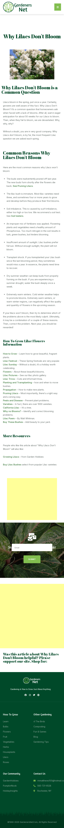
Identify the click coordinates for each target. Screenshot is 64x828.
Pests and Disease (13, 400)
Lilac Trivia (9, 378)
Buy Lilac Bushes (12, 464)
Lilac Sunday (10, 364)
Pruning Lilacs (10, 393)
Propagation (9, 389)
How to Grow (10, 353)
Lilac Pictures (10, 375)
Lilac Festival (10, 360)
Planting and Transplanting (17, 382)
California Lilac (11, 407)
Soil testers (17, 215)
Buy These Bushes (13, 422)
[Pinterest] (38, 694)
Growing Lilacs (11, 456)
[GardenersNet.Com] (18, 6)
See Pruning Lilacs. (23, 186)
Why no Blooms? (12, 411)
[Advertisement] (32, 499)
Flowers (7, 371)
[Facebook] (25, 694)
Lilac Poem (9, 418)
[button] (57, 7)
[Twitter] (34, 694)
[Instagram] (29, 694)
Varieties (8, 404)
